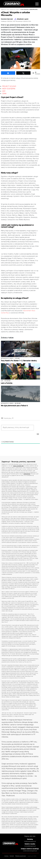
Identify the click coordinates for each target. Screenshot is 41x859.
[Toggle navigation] (37, 3)
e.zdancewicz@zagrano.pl (30, 851)
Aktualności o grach (14, 9)
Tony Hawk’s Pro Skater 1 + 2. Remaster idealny (19, 361)
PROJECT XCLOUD (9, 86)
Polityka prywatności (20, 856)
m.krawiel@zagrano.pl (30, 846)
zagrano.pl (3, 9)
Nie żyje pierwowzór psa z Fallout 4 (14, 405)
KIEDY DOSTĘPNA (8, 89)
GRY (3, 91)
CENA (4, 94)
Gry (8, 9)
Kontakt (12, 856)
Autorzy (6, 856)
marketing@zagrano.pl (30, 841)
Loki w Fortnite (6, 383)
